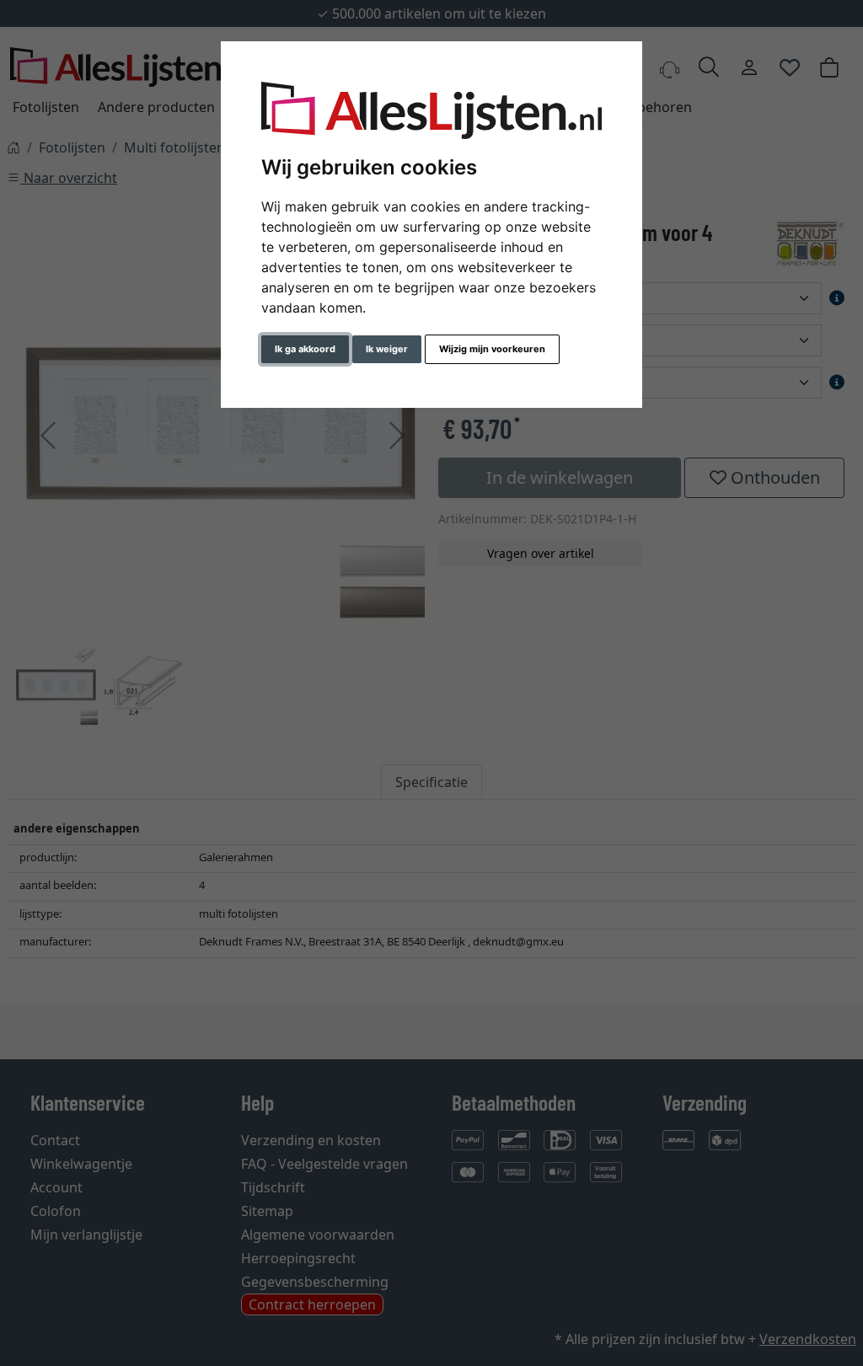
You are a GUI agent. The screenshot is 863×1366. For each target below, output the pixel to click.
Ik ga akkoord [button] (305, 349)
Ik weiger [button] (387, 349)
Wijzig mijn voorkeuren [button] (492, 349)
